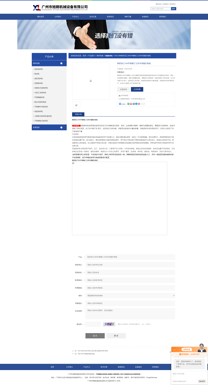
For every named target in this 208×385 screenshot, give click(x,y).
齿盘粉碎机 (38, 111)
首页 (84, 56)
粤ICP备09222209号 (138, 377)
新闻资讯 (110, 17)
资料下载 (127, 17)
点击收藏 (137, 89)
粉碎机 (36, 74)
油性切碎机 (38, 78)
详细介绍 (78, 114)
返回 (171, 352)
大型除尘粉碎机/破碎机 (43, 116)
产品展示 (91, 56)
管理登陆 (120, 377)
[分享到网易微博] (139, 103)
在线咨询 (123, 89)
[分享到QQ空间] (128, 103)
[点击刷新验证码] (109, 324)
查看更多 (36, 127)
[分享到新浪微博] (131, 103)
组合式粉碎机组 (40, 102)
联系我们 (173, 4)
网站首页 (159, 4)
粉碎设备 (36, 63)
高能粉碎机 (38, 83)
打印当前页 (124, 95)
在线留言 (166, 4)
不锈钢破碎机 (39, 97)
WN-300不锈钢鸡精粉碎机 (86, 354)
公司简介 (58, 17)
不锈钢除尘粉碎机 (41, 121)
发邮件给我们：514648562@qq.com (133, 99)
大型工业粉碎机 (40, 93)
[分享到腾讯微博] (133, 103)
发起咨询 (202, 381)
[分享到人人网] (136, 103)
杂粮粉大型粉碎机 (41, 88)
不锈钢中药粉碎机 (41, 107)
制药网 (113, 377)
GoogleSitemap (151, 377)
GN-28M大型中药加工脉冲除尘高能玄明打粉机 (93, 351)
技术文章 (93, 17)
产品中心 (75, 17)
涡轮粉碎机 (38, 69)
